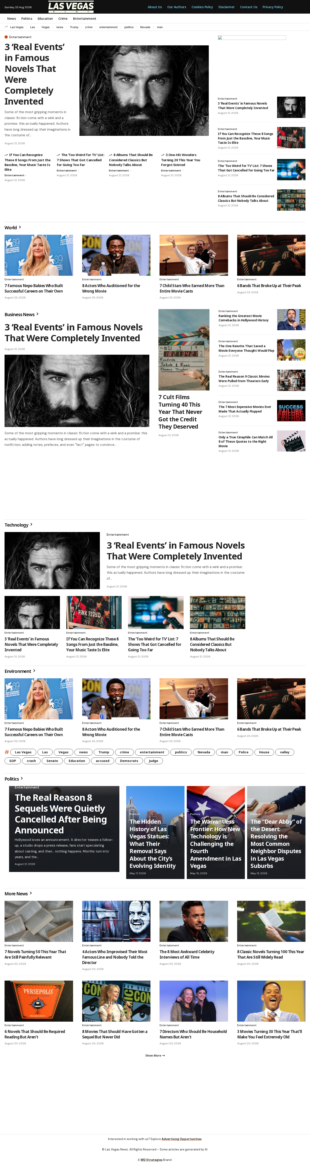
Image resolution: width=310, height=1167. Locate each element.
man (160, 27)
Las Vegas (16, 27)
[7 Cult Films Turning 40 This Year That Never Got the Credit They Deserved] (183, 350)
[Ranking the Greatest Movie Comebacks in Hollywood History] (291, 319)
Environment (18, 673)
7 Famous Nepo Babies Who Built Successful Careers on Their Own (34, 288)
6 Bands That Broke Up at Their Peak (269, 285)
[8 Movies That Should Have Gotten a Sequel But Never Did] (116, 1002)
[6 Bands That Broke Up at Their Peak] (271, 255)
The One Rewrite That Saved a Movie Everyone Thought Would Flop (246, 348)
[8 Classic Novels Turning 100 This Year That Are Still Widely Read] (271, 923)
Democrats (129, 762)
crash (31, 762)
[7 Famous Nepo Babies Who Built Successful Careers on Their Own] (39, 255)
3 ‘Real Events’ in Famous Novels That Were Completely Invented (34, 73)
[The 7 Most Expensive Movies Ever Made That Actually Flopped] (291, 410)
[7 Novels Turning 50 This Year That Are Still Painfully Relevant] (39, 923)
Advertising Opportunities (182, 1143)
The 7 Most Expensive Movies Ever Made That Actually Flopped (245, 409)
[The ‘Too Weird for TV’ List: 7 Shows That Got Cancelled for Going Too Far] (291, 169)
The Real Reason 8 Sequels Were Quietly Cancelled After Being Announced (61, 815)
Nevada (145, 27)
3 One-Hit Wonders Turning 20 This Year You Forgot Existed (180, 159)
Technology (17, 527)
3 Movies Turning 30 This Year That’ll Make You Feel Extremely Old (269, 1036)
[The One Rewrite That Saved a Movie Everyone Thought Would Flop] (291, 350)
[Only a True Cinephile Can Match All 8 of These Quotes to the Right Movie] (291, 441)
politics (128, 27)
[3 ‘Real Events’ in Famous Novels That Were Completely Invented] (144, 90)
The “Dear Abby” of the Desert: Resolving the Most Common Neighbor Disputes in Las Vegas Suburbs (276, 845)
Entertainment (20, 37)
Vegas (45, 27)
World (11, 228)
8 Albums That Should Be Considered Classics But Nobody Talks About (131, 159)
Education (77, 762)
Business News (20, 314)
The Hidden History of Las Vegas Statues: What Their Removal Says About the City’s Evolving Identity (152, 845)
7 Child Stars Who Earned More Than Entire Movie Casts (192, 288)
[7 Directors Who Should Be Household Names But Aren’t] (194, 1002)
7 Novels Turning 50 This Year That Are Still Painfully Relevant (35, 956)
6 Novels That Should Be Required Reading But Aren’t (35, 1036)
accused (102, 762)
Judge (153, 762)
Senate (52, 762)
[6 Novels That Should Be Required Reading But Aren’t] (39, 1002)
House (264, 754)
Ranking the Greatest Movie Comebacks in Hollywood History (244, 318)
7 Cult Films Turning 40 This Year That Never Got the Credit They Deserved (180, 411)
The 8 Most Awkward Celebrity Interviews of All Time (187, 956)
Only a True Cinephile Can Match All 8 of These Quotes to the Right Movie (246, 441)
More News (17, 895)
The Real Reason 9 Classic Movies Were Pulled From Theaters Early (244, 378)
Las (32, 27)
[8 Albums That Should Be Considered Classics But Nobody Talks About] (291, 200)
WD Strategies (151, 1163)
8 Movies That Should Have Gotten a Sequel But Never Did (115, 1036)
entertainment (108, 27)
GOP (12, 762)
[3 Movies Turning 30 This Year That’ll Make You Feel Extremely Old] (271, 1002)
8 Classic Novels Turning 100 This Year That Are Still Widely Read (270, 956)
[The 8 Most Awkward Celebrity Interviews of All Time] (194, 923)
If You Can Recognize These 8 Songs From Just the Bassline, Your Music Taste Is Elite (27, 161)
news (59, 27)
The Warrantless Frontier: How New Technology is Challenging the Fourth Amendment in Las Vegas (215, 845)
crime (89, 27)
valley (285, 754)
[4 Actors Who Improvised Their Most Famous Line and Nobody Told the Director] (116, 923)
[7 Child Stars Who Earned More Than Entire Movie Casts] (194, 255)
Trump (74, 27)
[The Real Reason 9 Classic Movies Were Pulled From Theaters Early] (291, 380)
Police (243, 754)
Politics (12, 781)
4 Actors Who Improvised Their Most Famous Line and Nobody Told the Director (115, 959)
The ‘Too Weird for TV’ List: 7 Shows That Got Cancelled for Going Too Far (80, 159)
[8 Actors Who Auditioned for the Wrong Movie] (116, 255)
